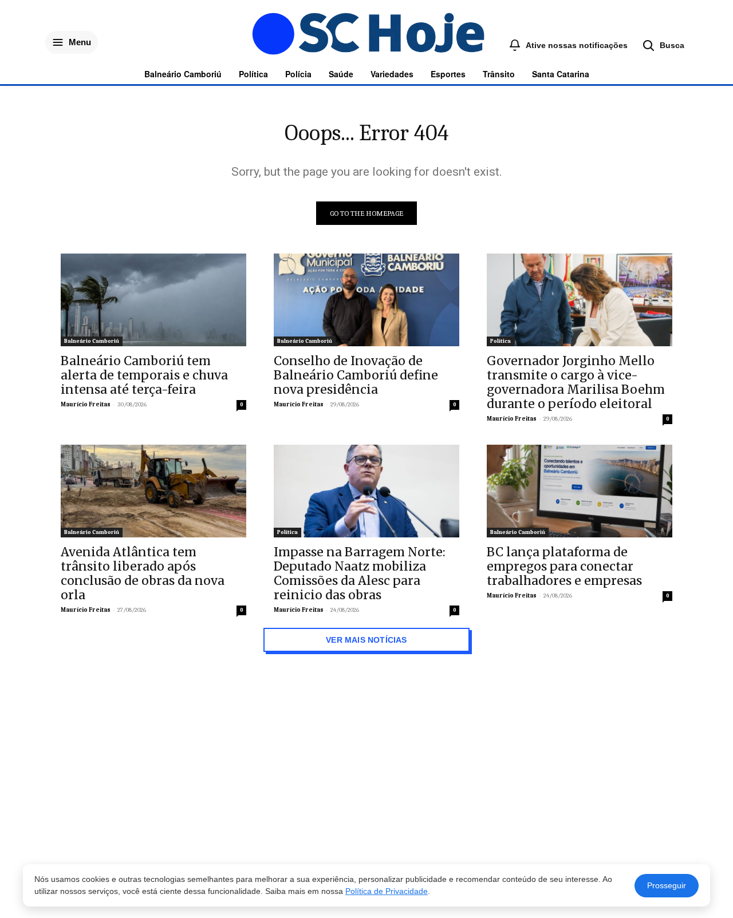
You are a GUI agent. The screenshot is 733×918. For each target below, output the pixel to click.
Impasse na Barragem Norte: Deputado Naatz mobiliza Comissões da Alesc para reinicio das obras (360, 573)
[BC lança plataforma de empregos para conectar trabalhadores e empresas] (579, 491)
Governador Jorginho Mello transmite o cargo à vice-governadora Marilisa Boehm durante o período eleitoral (576, 382)
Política (500, 341)
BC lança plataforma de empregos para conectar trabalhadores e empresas (564, 566)
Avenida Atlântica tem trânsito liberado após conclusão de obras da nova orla (142, 573)
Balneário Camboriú (91, 341)
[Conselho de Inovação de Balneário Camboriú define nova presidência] (366, 300)
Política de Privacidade (386, 891)
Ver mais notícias (366, 640)
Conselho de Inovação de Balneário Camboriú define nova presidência (356, 375)
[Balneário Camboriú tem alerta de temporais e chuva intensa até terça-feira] (153, 300)
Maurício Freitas (86, 404)
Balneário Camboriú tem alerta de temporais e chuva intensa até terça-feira (144, 375)
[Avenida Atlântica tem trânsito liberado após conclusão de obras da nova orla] (153, 491)
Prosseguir (666, 885)
